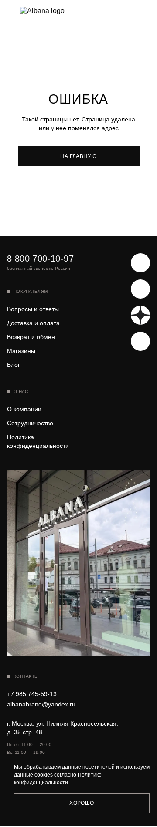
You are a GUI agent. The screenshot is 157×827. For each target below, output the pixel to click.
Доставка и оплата (33, 322)
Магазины (21, 350)
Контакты (26, 676)
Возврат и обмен (31, 336)
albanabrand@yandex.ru (41, 704)
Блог (13, 364)
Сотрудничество (30, 423)
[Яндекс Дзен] (140, 315)
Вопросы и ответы (33, 309)
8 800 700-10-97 (40, 258)
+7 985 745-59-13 (32, 693)
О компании (24, 409)
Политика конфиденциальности (38, 441)
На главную (78, 156)
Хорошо (81, 803)
